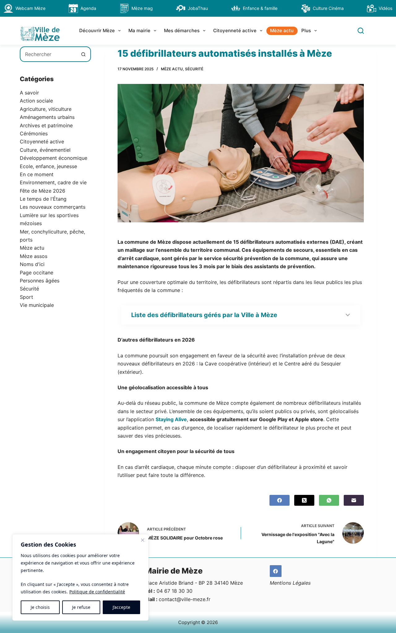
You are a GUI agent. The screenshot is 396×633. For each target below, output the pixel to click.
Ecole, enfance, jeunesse (48, 166)
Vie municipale (37, 305)
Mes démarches (182, 30)
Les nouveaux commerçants (52, 207)
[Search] (361, 31)
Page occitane (36, 272)
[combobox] (48, 54)
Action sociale (36, 101)
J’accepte (121, 607)
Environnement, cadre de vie (53, 182)
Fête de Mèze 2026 (42, 191)
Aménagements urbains (47, 117)
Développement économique (53, 158)
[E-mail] (354, 500)
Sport (26, 297)
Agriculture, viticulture (45, 109)
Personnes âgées (39, 280)
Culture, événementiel (45, 150)
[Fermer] (142, 540)
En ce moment (37, 174)
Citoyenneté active (234, 30)
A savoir (29, 92)
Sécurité (194, 69)
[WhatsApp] (329, 500)
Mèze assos (33, 256)
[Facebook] (279, 500)
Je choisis (40, 607)
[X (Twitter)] (304, 500)
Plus (306, 30)
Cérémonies (34, 133)
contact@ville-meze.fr (184, 599)
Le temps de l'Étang (43, 199)
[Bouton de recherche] (83, 54)
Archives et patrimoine (46, 125)
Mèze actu (282, 30)
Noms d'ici (32, 264)
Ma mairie (139, 30)
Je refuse (81, 607)
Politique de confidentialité (97, 592)
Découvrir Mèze (97, 30)
